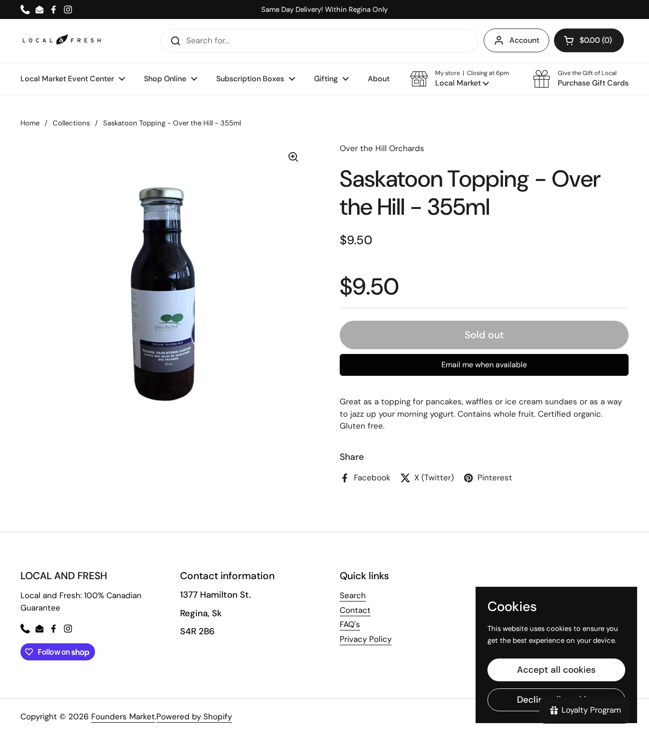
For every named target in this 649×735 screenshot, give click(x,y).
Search (353, 595)
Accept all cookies (556, 670)
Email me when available (484, 365)
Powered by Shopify (194, 716)
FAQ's (350, 624)
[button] (459, 79)
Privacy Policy (365, 639)
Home (29, 123)
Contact (355, 610)
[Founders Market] (61, 40)
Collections (71, 123)
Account (524, 40)
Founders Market (123, 716)
